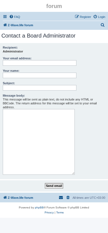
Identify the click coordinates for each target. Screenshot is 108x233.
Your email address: (17, 58)
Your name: (11, 70)
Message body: (14, 95)
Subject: (9, 83)
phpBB (39, 207)
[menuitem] (14, 17)
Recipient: (10, 47)
